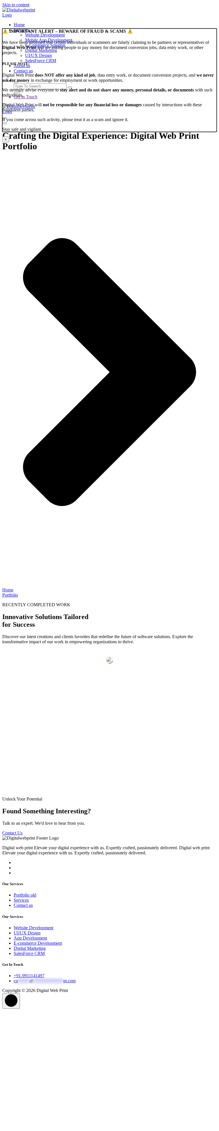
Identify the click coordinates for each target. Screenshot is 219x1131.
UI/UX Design (27, 932)
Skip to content (15, 4)
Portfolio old (25, 895)
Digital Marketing (30, 948)
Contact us (23, 905)
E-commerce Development (38, 943)
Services (21, 900)
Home (19, 24)
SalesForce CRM (29, 953)
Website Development (33, 927)
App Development (30, 938)
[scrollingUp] (11, 1001)
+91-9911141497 (29, 975)
